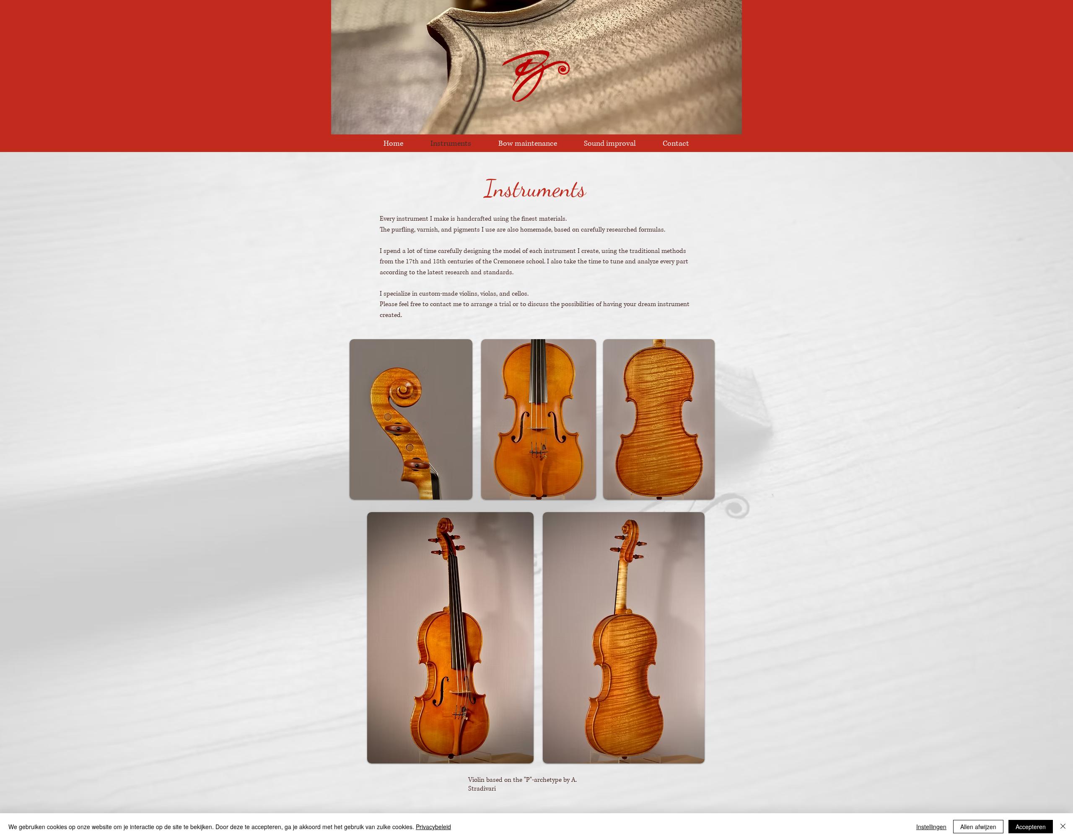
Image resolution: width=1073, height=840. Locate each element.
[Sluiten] (1063, 826)
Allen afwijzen (978, 826)
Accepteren (1031, 826)
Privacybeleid (433, 826)
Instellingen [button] (931, 826)
